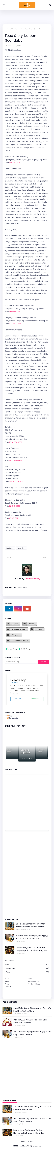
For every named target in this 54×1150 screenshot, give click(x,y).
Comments (13, 718)
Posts (11, 716)
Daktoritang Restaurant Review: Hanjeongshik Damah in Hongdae (31, 949)
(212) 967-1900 (15, 460)
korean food (21, 548)
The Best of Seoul (20, 640)
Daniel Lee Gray (32, 578)
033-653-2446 (15, 324)
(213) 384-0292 (15, 442)
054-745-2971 (14, 162)
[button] (22, 758)
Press (39, 629)
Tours (31, 624)
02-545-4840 (14, 506)
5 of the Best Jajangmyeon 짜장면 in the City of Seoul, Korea (32, 937)
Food (27, 964)
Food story (15, 29)
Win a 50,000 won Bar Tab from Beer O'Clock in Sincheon (30, 1021)
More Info (36, 699)
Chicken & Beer (18, 629)
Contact (15, 635)
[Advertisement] (12, 874)
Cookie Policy (25, 649)
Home (9, 29)
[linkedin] (9, 608)
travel (27, 972)
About (15, 624)
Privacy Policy (12, 649)
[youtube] (27, 608)
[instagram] (18, 608)
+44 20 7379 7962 (16, 482)
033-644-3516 (14, 311)
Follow (18, 699)
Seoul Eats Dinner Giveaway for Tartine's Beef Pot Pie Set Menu (30, 925)
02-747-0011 (13, 518)
